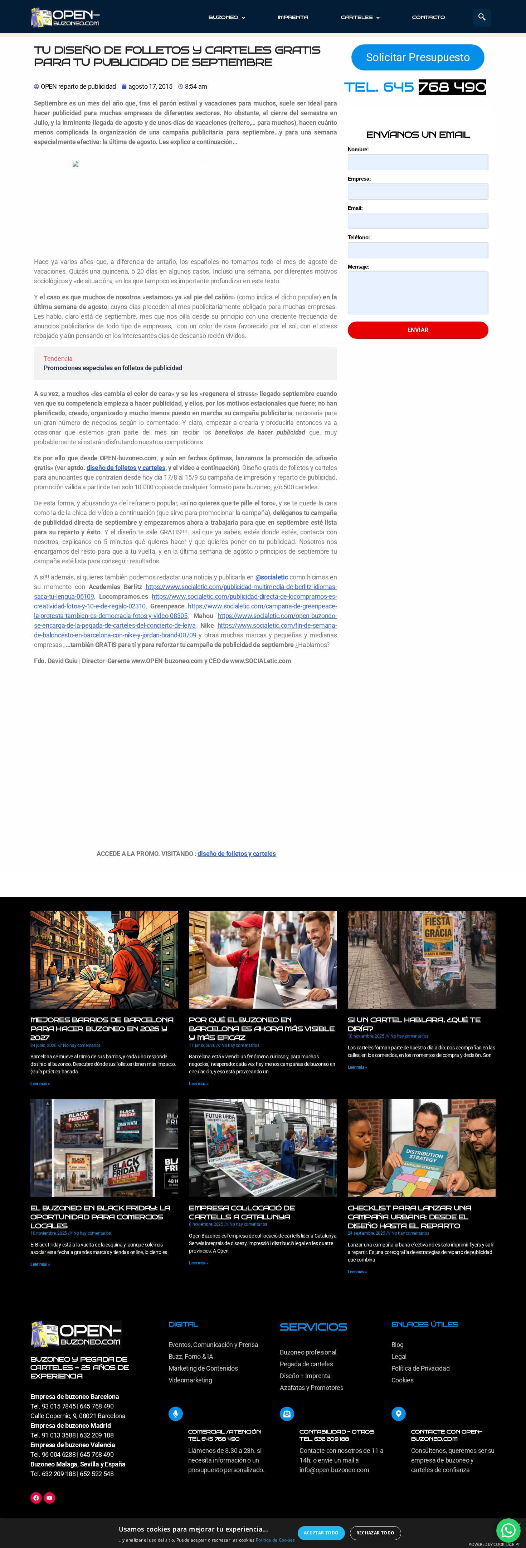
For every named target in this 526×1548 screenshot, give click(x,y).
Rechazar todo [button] (375, 1533)
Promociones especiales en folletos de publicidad (113, 368)
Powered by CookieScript (494, 1544)
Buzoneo (223, 17)
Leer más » (40, 1083)
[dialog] (263, 1533)
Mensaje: (359, 267)
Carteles (357, 17)
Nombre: (358, 149)
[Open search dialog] (482, 18)
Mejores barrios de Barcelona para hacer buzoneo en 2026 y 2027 (101, 1029)
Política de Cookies (275, 1540)
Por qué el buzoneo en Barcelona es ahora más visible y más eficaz (261, 1029)
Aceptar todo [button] (321, 1533)
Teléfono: (359, 237)
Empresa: (359, 179)
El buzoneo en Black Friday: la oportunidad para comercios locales (100, 1217)
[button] (226, 17)
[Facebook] (36, 1498)
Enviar (418, 330)
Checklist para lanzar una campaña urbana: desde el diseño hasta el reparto (409, 1217)
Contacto (428, 17)
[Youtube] (49, 1498)
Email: (355, 208)
